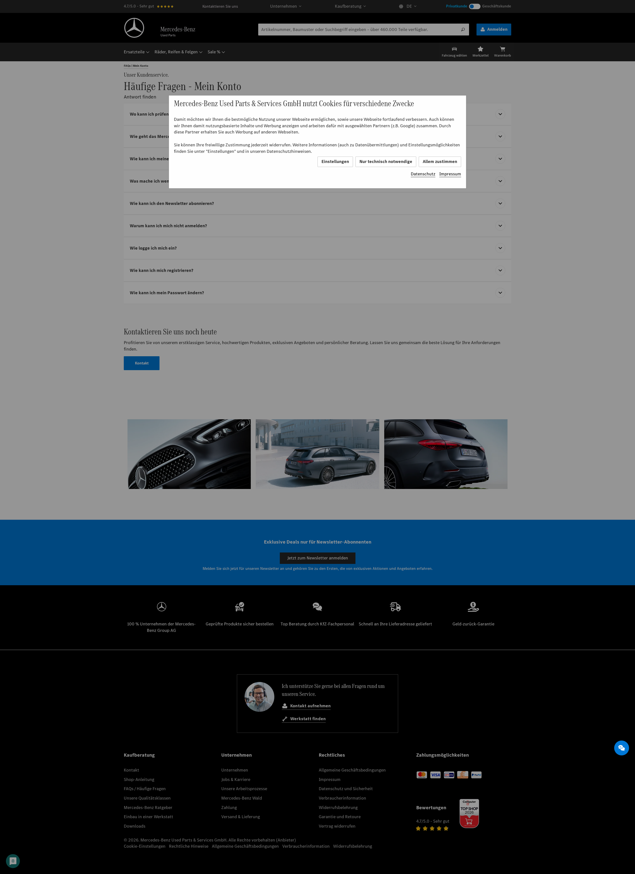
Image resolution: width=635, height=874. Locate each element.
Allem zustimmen (440, 161)
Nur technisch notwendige (385, 161)
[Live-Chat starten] (621, 748)
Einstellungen (335, 161)
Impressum (450, 174)
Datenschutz (423, 174)
